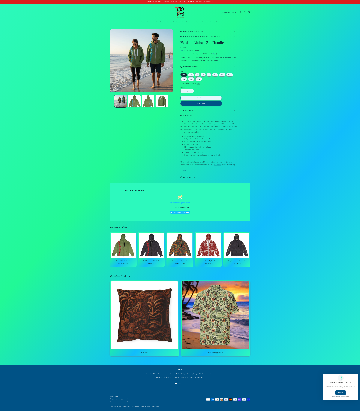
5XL (191, 79)
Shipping (183, 50)
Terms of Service (169, 374)
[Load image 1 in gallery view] (120, 101)
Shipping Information (205, 374)
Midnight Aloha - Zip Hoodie (151, 260)
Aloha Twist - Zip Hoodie (123, 260)
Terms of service (145, 406)
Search (148, 374)
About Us (159, 377)
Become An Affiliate (187, 377)
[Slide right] (171, 101)
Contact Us (167, 377)
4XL (183, 79)
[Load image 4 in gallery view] (161, 101)
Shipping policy (156, 406)
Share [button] (184, 170)
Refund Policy (180, 374)
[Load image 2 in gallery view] (134, 101)
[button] (150, 22)
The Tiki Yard (117, 406)
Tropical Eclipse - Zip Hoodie (236, 260)
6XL (198, 79)
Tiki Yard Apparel (214, 352)
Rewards (176, 377)
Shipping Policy (192, 374)
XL (215, 75)
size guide (217, 165)
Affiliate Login (199, 377)
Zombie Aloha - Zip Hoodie (180, 260)
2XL (222, 75)
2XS (183, 75)
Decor (143, 352)
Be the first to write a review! (180, 212)
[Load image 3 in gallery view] (148, 101)
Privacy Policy (157, 374)
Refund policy (126, 406)
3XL (229, 75)
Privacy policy (135, 406)
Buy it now (201, 103)
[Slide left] (112, 101)
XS (191, 75)
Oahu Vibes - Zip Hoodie (208, 260)
